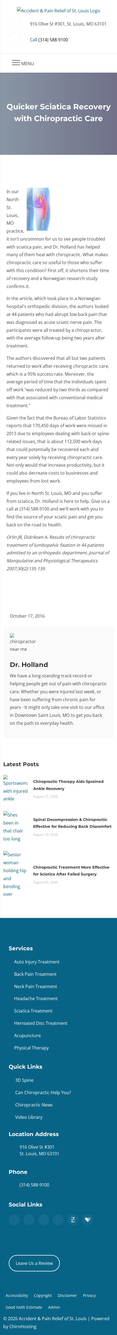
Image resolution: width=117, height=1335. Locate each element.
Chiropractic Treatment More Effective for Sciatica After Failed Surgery (71, 871)
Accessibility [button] (17, 1295)
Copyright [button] (43, 1295)
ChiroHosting (22, 1326)
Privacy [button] (89, 1295)
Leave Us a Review (34, 1263)
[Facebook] (28, 1219)
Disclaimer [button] (67, 1295)
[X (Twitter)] (43, 1219)
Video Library (28, 1117)
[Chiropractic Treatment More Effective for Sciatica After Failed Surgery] (15, 874)
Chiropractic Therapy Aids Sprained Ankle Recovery (68, 785)
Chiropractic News (34, 1105)
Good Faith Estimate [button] (24, 1307)
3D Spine (24, 1080)
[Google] (14, 1219)
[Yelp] (58, 1219)
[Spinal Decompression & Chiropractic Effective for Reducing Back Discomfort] (15, 826)
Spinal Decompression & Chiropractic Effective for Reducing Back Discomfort (72, 823)
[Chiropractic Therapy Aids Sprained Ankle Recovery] (15, 788)
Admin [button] (54, 1307)
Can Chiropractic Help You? (43, 1092)
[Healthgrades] (87, 1219)
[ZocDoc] (72, 1219)
